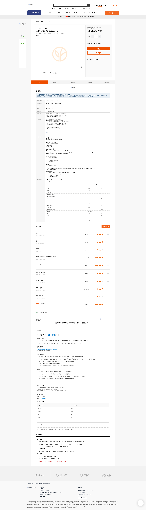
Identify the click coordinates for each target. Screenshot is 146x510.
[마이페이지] (110, 5)
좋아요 (37, 241)
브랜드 (60, 8)
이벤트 (72, 8)
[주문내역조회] (118, 5)
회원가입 (100, 5)
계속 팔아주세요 (40, 295)
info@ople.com (48, 490)
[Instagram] (110, 488)
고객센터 (105, 5)
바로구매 (98, 53)
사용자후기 (66, 8)
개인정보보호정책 (38, 484)
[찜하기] (81, 67)
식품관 (37, 21)
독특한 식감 (39, 288)
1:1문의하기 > (82, 498)
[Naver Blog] (113, 488)
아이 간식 (38, 264)
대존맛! (42, 303)
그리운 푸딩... (39, 280)
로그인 (95, 5)
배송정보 (90, 82)
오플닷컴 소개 (30, 484)
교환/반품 (106, 82)
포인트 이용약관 (46, 484)
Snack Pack (49, 73)
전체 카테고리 (35, 12)
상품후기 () (56, 82)
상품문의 (73, 82)
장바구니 (98, 49)
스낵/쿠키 (49, 21)
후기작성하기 (106, 226)
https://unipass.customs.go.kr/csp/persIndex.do (47, 349)
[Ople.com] (31, 492)
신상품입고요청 (86, 8)
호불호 (37, 249)
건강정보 (78, 8)
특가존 (111, 13)
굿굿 (37, 233)
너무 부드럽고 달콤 (40, 272)
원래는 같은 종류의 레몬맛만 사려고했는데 (46, 256)
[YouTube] (117, 488)
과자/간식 (43, 21)
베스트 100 (54, 8)
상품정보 (40, 82)
